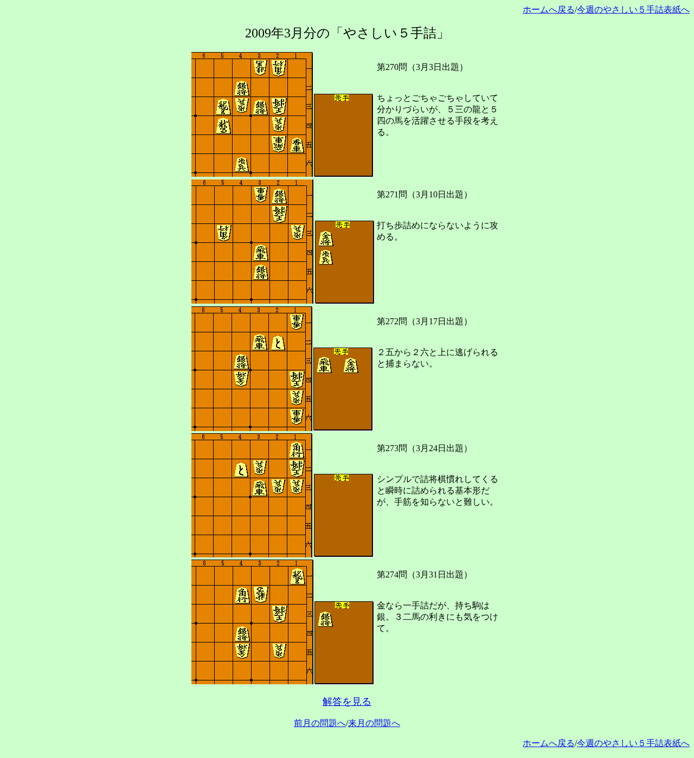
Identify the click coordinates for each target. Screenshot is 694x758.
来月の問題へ (374, 723)
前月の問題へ (320, 723)
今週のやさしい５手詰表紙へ (633, 9)
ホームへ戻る (549, 9)
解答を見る (347, 701)
